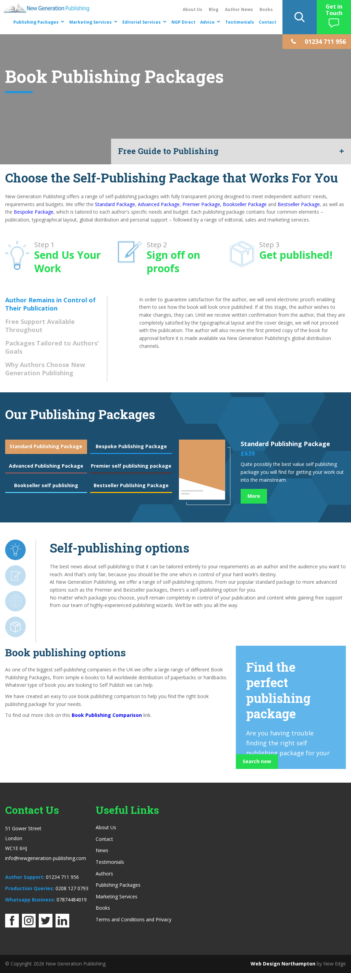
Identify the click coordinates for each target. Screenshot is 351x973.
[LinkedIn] (62, 925)
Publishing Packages (36, 22)
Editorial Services (141, 22)
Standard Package (115, 204)
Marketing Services (90, 22)
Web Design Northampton (283, 963)
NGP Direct (183, 22)
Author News (239, 9)
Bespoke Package (33, 212)
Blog (213, 9)
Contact (267, 22)
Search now (257, 761)
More (253, 496)
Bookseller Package (245, 204)
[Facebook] (12, 925)
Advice (207, 22)
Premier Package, (201, 204)
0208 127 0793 (72, 888)
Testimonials (239, 22)
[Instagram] (29, 925)
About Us (192, 9)
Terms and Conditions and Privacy (133, 919)
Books (266, 9)
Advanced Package (159, 204)
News (102, 850)
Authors (104, 873)
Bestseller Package (299, 204)
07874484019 (72, 899)
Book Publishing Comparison (107, 715)
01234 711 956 (62, 877)
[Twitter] (45, 925)
